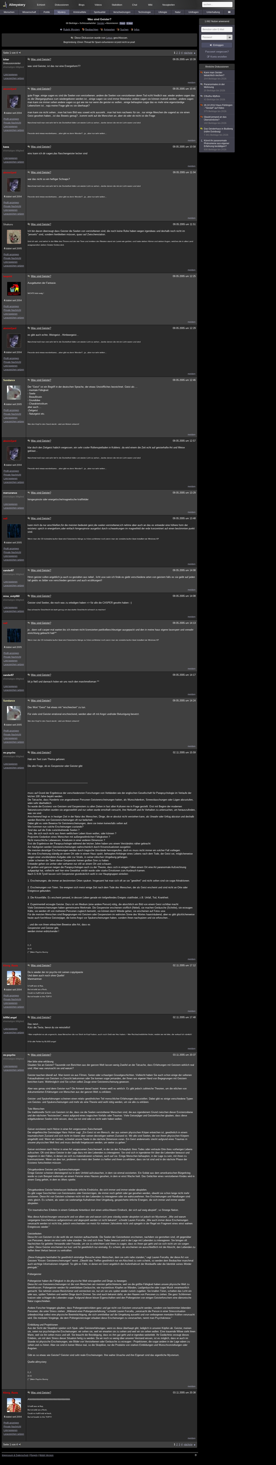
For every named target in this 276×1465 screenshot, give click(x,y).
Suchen (124, 29)
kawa (6, 146)
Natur (178, 12)
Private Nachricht (12, 122)
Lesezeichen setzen (14, 78)
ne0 (5, 518)
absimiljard (9, 89)
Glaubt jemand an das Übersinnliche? (215, 120)
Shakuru (8, 224)
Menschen (9, 12)
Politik (47, 12)
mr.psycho (9, 752)
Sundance (9, 380)
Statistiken (117, 5)
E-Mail (129, 23)
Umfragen (194, 12)
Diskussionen (62, 5)
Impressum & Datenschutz (15, 1455)
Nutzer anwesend (217, 21)
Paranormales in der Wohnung (214, 87)
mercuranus (10, 492)
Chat (134, 5)
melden (191, 82)
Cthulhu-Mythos (214, 98)
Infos (136, 29)
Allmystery (17, 5)
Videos (98, 5)
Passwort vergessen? (217, 51)
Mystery (62, 12)
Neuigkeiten (168, 5)
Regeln (34, 1455)
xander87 (8, 570)
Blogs (81, 5)
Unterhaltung (213, 12)
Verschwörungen (121, 12)
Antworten (109, 29)
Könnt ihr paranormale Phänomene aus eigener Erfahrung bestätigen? (216, 145)
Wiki (150, 5)
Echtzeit (41, 5)
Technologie (144, 12)
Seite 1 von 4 (10, 52)
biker (6, 59)
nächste (188, 52)
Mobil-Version (46, 1455)
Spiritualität (99, 12)
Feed (122, 23)
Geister (100, 23)
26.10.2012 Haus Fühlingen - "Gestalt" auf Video (218, 108)
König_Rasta (10, 965)
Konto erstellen (218, 56)
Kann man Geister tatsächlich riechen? (215, 75)
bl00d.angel (10, 1017)
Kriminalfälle (79, 12)
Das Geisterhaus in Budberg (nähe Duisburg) (218, 131)
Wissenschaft (29, 12)
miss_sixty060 (11, 596)
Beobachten (91, 29)
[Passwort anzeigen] (229, 39)
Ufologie (162, 12)
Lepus (109, 37)
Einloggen (218, 45)
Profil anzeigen (11, 119)
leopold (7, 276)
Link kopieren (10, 74)
